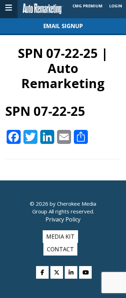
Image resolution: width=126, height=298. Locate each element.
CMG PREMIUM (87, 5)
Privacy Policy (63, 219)
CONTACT (60, 249)
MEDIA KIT (60, 236)
